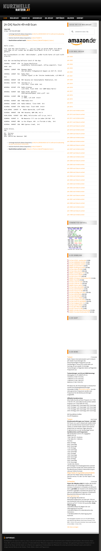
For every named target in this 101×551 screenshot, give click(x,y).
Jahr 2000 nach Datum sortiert (76, 203)
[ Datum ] (29, 40)
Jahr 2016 (70, 95)
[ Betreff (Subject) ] (43, 40)
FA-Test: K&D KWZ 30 (75, 296)
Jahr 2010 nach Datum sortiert (76, 126)
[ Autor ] (51, 40)
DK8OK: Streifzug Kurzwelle (77, 267)
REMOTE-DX (26, 18)
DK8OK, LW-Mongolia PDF (76, 273)
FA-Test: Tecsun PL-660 (76, 291)
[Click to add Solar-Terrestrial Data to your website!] (75, 249)
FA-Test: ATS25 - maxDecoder (77, 260)
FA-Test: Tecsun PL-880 (76, 308)
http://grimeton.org (73, 496)
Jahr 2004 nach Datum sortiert (76, 172)
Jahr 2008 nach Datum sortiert (76, 145)
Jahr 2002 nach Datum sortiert (76, 188)
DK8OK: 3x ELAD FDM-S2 (76, 266)
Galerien (70, 18)
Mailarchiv (14, 18)
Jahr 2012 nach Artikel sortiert (75, 110)
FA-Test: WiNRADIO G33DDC (77, 264)
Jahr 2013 (70, 107)
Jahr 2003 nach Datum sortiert (76, 180)
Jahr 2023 (70, 68)
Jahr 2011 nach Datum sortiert (76, 122)
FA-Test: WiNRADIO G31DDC (77, 262)
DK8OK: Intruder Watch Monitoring (79, 310)
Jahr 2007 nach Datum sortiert (76, 153)
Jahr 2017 (70, 91)
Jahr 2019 (70, 83)
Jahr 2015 (70, 99)
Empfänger (60, 18)
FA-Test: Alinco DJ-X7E (75, 271)
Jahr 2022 (70, 72)
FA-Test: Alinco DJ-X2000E (76, 287)
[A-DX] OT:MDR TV (36, 38)
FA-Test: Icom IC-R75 (75, 276)
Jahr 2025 (70, 60)
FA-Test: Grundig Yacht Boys (77, 292)
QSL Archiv (49, 18)
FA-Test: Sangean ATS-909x (77, 299)
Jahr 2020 (70, 80)
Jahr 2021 (70, 76)
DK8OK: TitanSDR (74, 280)
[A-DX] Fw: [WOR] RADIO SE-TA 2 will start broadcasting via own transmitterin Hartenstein (36, 34)
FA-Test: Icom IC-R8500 (76, 298)
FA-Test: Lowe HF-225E (75, 282)
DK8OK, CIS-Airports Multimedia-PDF (80, 278)
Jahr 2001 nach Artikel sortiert (75, 199)
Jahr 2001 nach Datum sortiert (76, 195)
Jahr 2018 (70, 87)
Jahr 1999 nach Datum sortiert (76, 211)
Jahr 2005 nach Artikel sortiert (75, 164)
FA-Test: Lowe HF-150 (75, 283)
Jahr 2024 (70, 64)
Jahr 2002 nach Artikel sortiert (75, 191)
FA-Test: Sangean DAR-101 (76, 303)
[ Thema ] (35, 40)
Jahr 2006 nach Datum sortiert (76, 161)
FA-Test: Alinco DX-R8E (75, 269)
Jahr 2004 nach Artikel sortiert (75, 176)
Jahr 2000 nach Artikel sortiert (75, 207)
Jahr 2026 (70, 56)
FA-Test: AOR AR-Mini (75, 294)
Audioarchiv (37, 18)
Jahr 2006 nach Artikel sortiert (75, 157)
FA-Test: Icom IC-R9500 (76, 305)
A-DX (5, 18)
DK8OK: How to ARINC (75, 285)
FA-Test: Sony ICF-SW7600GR (77, 301)
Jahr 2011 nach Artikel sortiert (75, 118)
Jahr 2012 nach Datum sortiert (76, 114)
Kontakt (80, 18)
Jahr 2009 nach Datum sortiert (76, 134)
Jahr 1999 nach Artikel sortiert (75, 215)
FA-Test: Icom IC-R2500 (76, 275)
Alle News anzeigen (72, 527)
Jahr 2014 (70, 103)
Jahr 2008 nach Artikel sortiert (75, 141)
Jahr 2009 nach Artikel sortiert (75, 137)
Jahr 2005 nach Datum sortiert (76, 168)
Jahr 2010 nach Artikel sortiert (75, 130)
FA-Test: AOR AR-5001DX (76, 289)
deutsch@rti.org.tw (84, 389)
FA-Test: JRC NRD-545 (75, 307)
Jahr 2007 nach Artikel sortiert (75, 149)
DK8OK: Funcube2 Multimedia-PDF (79, 312)
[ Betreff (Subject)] (43, 149)
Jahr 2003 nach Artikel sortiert (75, 184)
